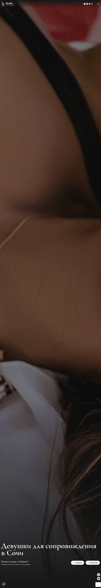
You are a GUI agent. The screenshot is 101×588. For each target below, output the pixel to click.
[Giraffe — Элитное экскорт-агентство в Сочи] (7, 4)
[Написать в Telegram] (85, 4)
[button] (98, 574)
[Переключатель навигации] (98, 3)
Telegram (78, 563)
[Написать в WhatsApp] (87, 4)
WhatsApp (94, 563)
